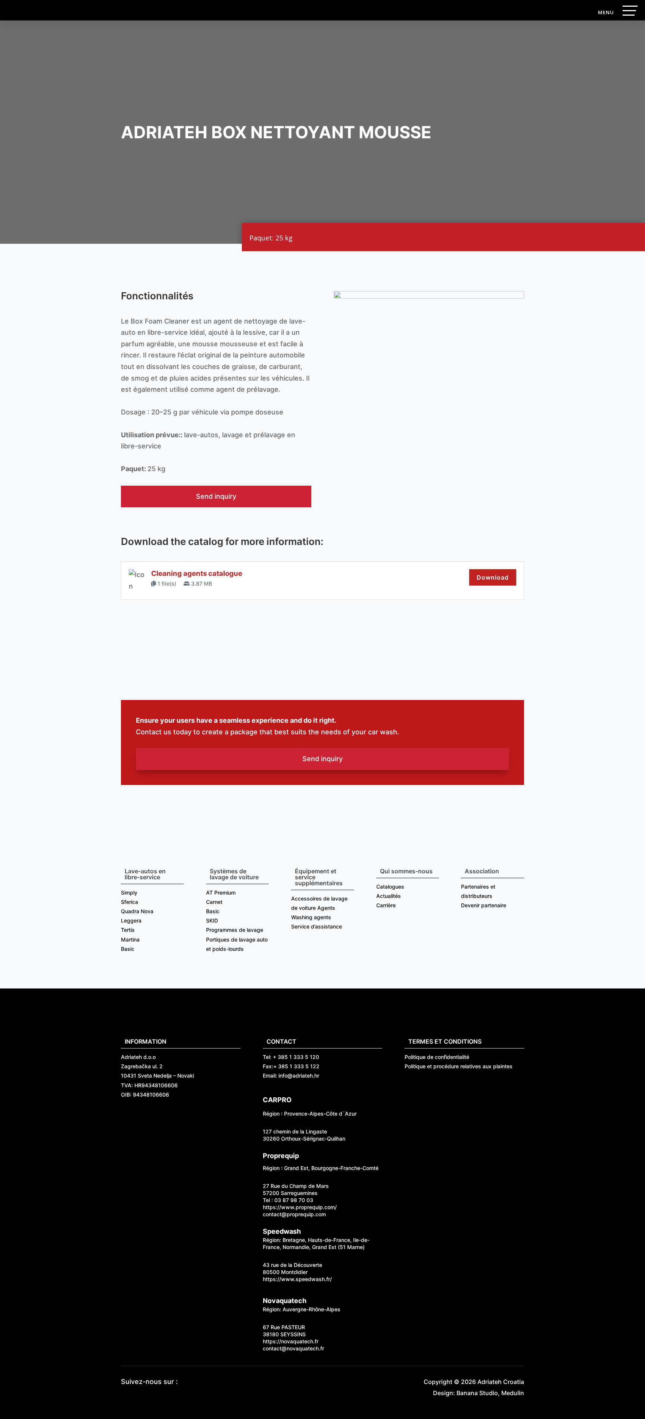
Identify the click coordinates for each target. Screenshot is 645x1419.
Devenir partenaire (483, 905)
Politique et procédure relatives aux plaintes (458, 1066)
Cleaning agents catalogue (196, 573)
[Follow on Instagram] (219, 1382)
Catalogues (390, 886)
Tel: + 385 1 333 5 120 (291, 1057)
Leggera (131, 920)
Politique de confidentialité (437, 1057)
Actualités (388, 896)
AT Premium (221, 892)
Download (493, 577)
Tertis (128, 930)
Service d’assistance (316, 926)
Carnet (214, 902)
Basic (127, 949)
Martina (130, 939)
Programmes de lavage (234, 930)
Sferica (129, 902)
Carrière (386, 905)
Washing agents (311, 917)
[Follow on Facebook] (189, 1382)
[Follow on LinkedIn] (234, 1382)
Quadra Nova (137, 911)
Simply (129, 892)
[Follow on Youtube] (204, 1382)
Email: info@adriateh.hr (291, 1075)
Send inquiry (216, 496)
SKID (212, 920)
